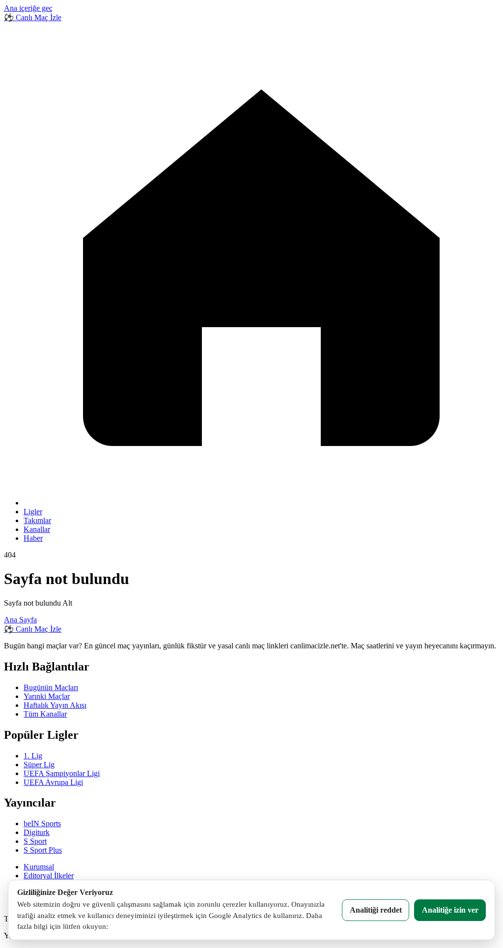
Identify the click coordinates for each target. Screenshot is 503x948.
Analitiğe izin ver (450, 910)
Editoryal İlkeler (49, 875)
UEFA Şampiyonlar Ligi (62, 773)
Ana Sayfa (20, 619)
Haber (33, 538)
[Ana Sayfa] (261, 503)
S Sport (35, 841)
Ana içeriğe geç (28, 8)
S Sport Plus (43, 850)
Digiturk (37, 832)
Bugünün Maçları (51, 687)
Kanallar (37, 529)
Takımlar (37, 520)
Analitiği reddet (376, 910)
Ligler (33, 511)
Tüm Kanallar (45, 714)
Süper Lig (39, 764)
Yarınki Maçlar (47, 696)
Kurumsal (39, 867)
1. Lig (33, 756)
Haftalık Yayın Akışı (55, 705)
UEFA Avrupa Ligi (53, 782)
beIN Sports (42, 823)
